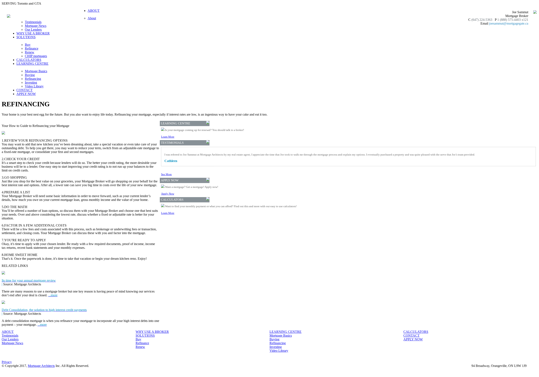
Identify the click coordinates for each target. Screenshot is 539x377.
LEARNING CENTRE (286, 332)
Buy (28, 44)
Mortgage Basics (36, 71)
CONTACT (24, 90)
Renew (29, 52)
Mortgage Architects (41, 366)
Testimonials (33, 22)
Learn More (167, 136)
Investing (31, 82)
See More (166, 174)
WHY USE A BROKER (33, 33)
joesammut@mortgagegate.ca (508, 23)
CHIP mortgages (36, 56)
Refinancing (33, 78)
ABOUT (8, 332)
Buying (30, 75)
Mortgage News (35, 26)
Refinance (31, 48)
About (92, 18)
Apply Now (167, 193)
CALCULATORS (28, 60)
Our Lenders (33, 29)
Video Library (34, 86)
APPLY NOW (26, 94)
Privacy (7, 362)
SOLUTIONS (145, 335)
